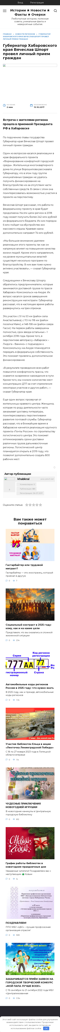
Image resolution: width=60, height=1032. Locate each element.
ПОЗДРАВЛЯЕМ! (16, 923)
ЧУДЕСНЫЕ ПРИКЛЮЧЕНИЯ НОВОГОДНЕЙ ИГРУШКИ (23, 805)
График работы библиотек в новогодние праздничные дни (26, 865)
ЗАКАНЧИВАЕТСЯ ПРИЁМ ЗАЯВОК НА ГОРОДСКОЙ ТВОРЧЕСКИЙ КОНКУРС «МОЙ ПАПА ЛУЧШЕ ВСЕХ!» (29, 982)
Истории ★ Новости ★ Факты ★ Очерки (30, 12)
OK (46, 1028)
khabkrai (23, 479)
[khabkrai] (9, 482)
